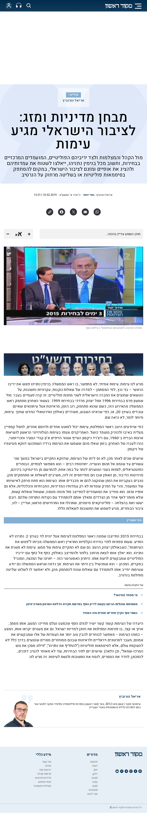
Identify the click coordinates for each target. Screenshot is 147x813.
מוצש (95, 778)
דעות (95, 766)
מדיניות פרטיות (43, 778)
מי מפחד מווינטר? (125, 595)
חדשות (94, 762)
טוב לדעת (92, 794)
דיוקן (95, 774)
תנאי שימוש (44, 782)
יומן (96, 770)
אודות (48, 766)
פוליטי (73, 94)
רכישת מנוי (45, 770)
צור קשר (46, 762)
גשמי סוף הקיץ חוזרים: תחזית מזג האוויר (110, 613)
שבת (95, 782)
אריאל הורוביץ (73, 100)
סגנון (95, 786)
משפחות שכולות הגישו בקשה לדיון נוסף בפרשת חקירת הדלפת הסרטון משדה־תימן (81, 604)
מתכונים (93, 790)
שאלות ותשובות (42, 786)
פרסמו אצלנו (44, 774)
